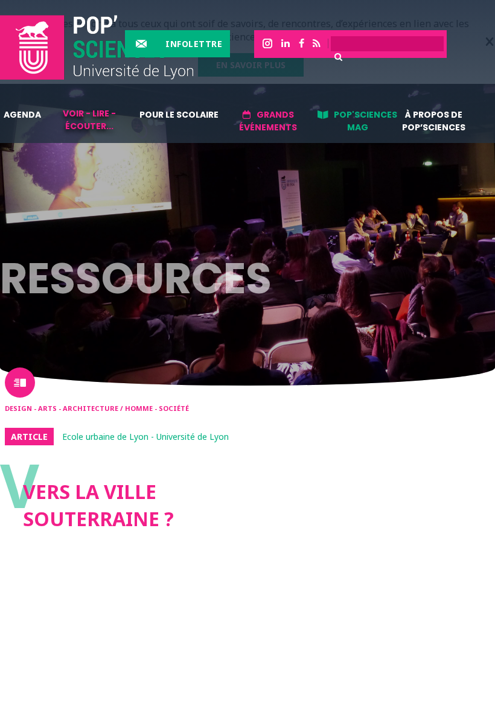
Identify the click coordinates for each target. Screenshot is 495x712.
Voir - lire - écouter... (89, 119)
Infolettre (193, 43)
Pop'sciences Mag (365, 121)
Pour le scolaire (179, 115)
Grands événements (268, 121)
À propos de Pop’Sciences (433, 121)
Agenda (22, 115)
